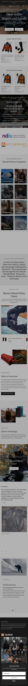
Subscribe (14, 677)
